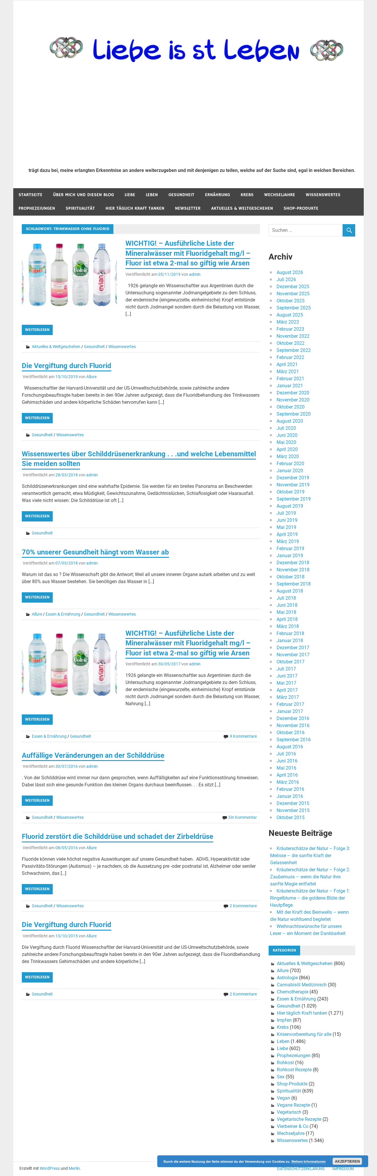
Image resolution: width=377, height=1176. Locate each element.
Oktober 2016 (291, 732)
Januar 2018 (290, 640)
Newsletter (188, 208)
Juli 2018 (286, 598)
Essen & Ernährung (63, 614)
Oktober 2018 (291, 577)
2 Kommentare (243, 905)
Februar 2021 (290, 378)
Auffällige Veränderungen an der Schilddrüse (93, 755)
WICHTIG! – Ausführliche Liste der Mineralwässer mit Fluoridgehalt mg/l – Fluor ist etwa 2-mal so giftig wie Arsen (187, 253)
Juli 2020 (286, 428)
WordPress (50, 1168)
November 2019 (293, 485)
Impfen (284, 1020)
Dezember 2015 (293, 803)
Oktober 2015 (291, 817)
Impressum (343, 1169)
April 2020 (287, 449)
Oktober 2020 (291, 407)
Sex (281, 1077)
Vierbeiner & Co (292, 1126)
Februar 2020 (290, 463)
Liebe (130, 195)
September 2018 (294, 584)
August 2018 (290, 591)
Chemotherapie (292, 992)
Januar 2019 (290, 555)
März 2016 (288, 782)
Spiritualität (80, 208)
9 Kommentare (243, 736)
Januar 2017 (290, 711)
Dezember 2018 (293, 562)
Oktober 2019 (291, 492)
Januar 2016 (290, 796)
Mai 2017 (286, 683)
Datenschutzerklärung (301, 1169)
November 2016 (293, 725)
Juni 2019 (287, 520)
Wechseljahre (279, 195)
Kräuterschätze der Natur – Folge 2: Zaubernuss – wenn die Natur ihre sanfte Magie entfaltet (310, 877)
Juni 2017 (287, 676)
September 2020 (294, 414)
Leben (152, 195)
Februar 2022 (290, 357)
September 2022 (294, 350)
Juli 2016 (286, 754)
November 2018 (293, 570)
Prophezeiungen (37, 208)
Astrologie (287, 977)
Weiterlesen (37, 329)
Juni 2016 (287, 761)
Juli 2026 (286, 279)
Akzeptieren (347, 1161)
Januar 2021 (290, 385)
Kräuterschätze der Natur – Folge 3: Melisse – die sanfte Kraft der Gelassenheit (310, 855)
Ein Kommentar (243, 817)
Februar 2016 (290, 789)
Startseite (30, 195)
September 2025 (294, 308)
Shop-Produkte (301, 208)
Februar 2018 (290, 633)
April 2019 (287, 534)
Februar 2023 (290, 329)
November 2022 (293, 336)
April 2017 (287, 690)
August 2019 (290, 506)
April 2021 (287, 364)
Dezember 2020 (293, 393)
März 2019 (288, 541)
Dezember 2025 (293, 286)
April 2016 (287, 775)
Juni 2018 (287, 605)
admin (195, 274)
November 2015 (293, 810)
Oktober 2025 (291, 301)
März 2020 (288, 456)
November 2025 (293, 293)
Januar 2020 (290, 470)
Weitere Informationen (308, 1161)
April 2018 (287, 619)
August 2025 (290, 315)
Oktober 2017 (291, 662)
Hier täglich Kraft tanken (134, 208)
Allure (91, 376)
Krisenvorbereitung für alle (304, 1034)
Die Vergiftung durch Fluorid (66, 366)
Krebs (247, 195)
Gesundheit (181, 195)
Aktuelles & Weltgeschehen (242, 208)
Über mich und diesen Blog (83, 195)
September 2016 (294, 739)
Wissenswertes (323, 195)
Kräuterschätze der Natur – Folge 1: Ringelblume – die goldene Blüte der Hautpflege (310, 898)
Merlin (74, 1168)
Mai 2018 (286, 612)
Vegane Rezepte (293, 1105)
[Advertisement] (192, 118)
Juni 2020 (287, 435)
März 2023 (288, 322)
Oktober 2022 (291, 343)
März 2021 (288, 371)
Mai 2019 (286, 527)
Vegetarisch (289, 1112)
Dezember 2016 (293, 718)
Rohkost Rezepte (294, 1069)
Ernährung (217, 195)
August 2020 (290, 421)
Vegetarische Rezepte (299, 1119)
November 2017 (293, 654)
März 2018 (288, 626)
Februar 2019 (290, 548)
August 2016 (290, 746)
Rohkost (285, 1062)
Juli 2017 (286, 669)
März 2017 (288, 697)
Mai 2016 (286, 768)
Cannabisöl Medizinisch (302, 985)
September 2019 (294, 499)
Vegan (283, 1098)
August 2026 (290, 272)
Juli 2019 (286, 513)
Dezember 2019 (293, 477)
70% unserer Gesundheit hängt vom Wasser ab (95, 552)
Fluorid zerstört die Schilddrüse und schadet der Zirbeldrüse (117, 836)
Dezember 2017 (293, 647)
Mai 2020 (286, 442)
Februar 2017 (290, 704)
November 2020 (293, 400)
